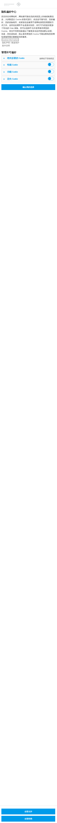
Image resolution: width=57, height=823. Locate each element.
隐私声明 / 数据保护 (10, 42)
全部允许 (28, 811)
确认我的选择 (28, 87)
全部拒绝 (28, 818)
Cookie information (10, 39)
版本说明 (6, 45)
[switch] (51, 64)
